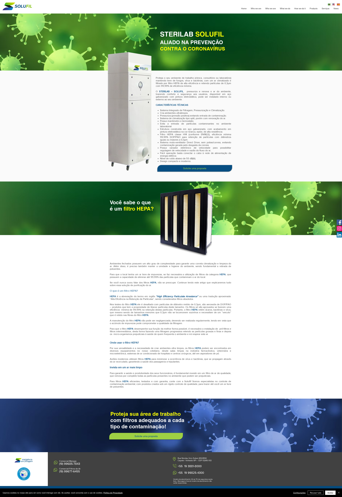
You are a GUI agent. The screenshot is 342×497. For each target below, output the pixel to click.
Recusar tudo (315, 492)
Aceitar (330, 492)
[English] (332, 4)
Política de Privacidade (113, 492)
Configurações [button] (299, 492)
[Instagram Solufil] (339, 228)
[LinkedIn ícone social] (339, 234)
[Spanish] (337, 4)
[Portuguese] (328, 4)
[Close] (338, 493)
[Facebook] (339, 222)
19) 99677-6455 (70, 471)
